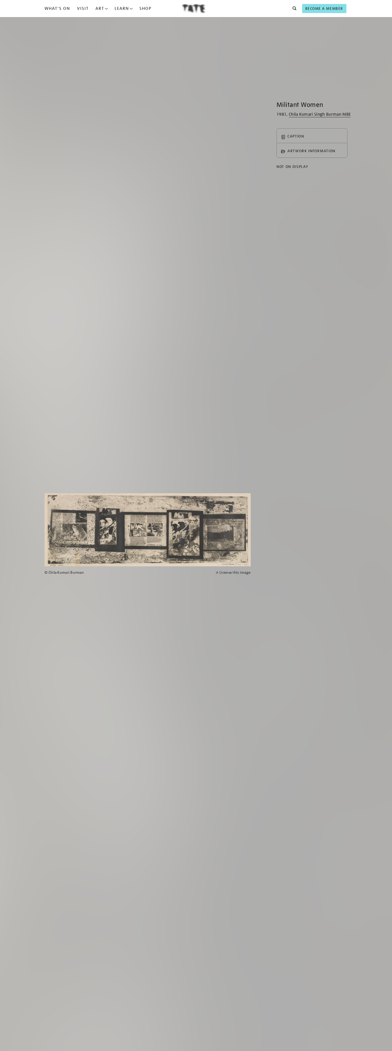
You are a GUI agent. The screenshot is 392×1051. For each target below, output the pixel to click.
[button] (293, 8)
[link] (128, 572)
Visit (83, 8)
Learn (122, 8)
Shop (145, 8)
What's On (57, 8)
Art (99, 8)
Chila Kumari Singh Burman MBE (320, 114)
